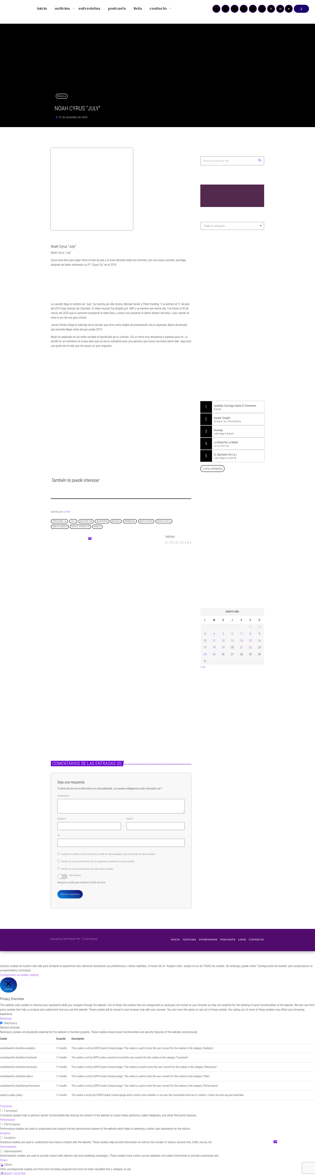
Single (97, 526)
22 (250, 647)
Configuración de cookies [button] (14, 975)
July (73, 521)
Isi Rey (66, 511)
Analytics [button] (5, 1133)
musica (116, 521)
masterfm (102, 521)
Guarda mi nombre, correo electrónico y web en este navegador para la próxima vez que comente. (109, 854)
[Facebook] (262, 9)
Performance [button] (7, 1119)
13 (232, 640)
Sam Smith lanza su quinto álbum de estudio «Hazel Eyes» (153, 714)
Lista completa (212, 468)
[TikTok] (244, 9)
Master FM (211, 265)
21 (241, 647)
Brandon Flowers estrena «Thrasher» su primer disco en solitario (82, 714)
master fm (86, 521)
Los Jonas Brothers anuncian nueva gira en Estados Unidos (237, 531)
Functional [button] (6, 1106)
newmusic (130, 521)
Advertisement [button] (8, 1146)
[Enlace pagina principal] (13, 9)
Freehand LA (59, 521)
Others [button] (3, 1160)
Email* (130, 818)
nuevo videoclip (80, 526)
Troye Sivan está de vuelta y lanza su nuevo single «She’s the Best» (237, 586)
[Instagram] (253, 9)
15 (250, 640)
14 (241, 640)
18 (214, 647)
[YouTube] (216, 9)
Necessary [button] (6, 1018)
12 (223, 640)
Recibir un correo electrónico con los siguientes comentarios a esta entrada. (98, 861)
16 (259, 640)
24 (205, 654)
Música (62, 96)
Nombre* (61, 818)
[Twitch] (235, 9)
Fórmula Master (216, 272)
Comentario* (63, 796)
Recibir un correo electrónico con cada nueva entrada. (88, 869)
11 (214, 640)
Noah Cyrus (146, 521)
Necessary (10, 1023)
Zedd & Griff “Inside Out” (128, 589)
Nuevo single (59, 526)
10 (205, 640)
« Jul (202, 667)
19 (223, 647)
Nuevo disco (164, 521)
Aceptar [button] (34, 975)
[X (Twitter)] (225, 9)
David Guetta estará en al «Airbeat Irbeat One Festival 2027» (236, 549)
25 (214, 654)
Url (58, 835)
